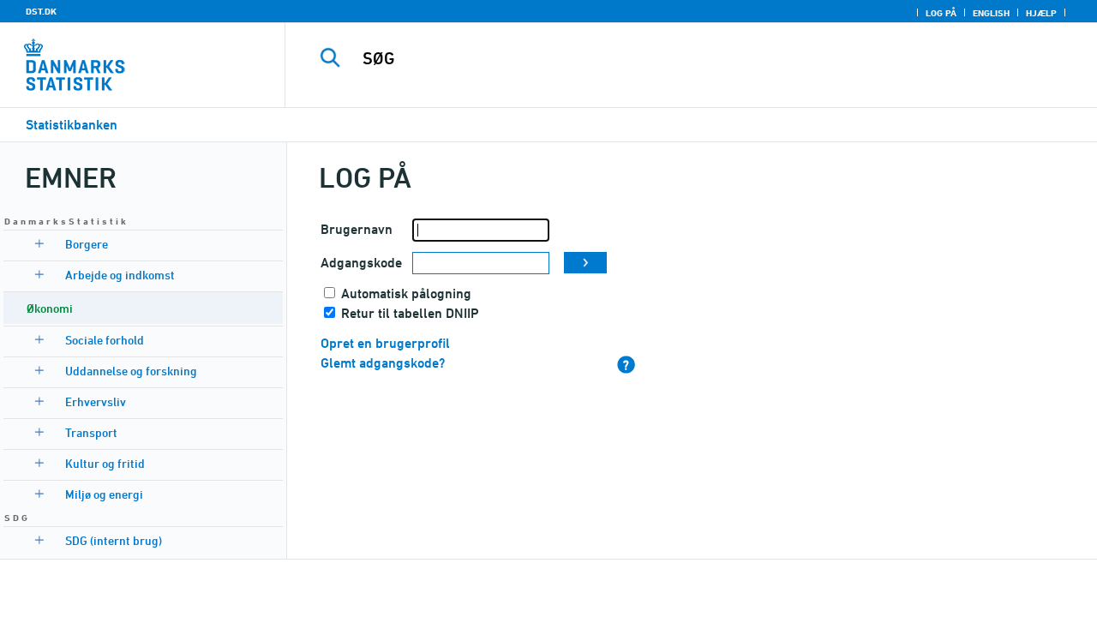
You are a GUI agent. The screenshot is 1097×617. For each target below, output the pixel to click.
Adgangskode (361, 263)
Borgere (86, 244)
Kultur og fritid (105, 463)
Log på (941, 13)
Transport (91, 432)
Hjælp (1041, 13)
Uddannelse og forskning (131, 370)
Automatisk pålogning (406, 293)
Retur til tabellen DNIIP (410, 313)
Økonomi (50, 308)
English (991, 13)
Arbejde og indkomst (120, 274)
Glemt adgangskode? (383, 363)
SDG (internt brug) (113, 540)
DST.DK (41, 11)
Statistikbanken (71, 125)
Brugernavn (357, 229)
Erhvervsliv (95, 401)
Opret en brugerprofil (385, 343)
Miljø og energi (104, 494)
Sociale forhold (104, 339)
